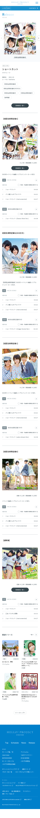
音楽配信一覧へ (20, 105)
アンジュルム (24, 752)
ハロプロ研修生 (25, 761)
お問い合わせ (5, 791)
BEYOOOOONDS (7, 758)
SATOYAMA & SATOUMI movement (10, 799)
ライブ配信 (21, 783)
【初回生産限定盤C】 (10, 93)
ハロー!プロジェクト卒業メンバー (24, 772)
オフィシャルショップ (7, 783)
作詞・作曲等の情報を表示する (29, 185)
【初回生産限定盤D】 (26, 93)
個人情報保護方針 (16, 791)
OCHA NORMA (25, 758)
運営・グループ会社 (7, 794)
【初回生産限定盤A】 (19, 57)
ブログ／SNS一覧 (7, 772)
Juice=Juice (5, 755)
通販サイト (25, 769)
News (23, 743)
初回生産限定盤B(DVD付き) (12, 88)
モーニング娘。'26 (7, 752)
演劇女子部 (27, 799)
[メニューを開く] (37, 3)
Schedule (15, 743)
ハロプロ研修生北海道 (8, 764)
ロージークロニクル (8, 761)
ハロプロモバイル (6, 785)
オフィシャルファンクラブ (9, 769)
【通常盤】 (7, 97)
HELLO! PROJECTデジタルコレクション (26, 785)
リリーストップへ (20, 713)
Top (6, 743)
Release (32, 743)
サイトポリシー (27, 791)
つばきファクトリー (26, 755)
